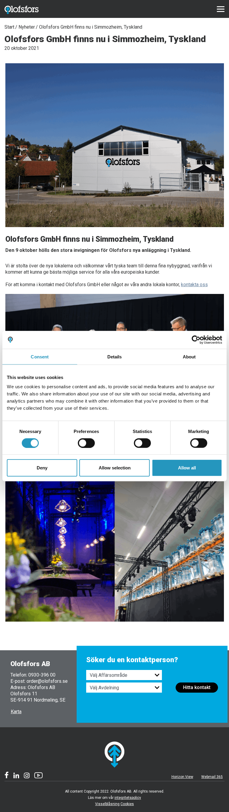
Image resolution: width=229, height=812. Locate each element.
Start (9, 27)
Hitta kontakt (197, 687)
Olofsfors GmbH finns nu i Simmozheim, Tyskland (90, 27)
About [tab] (189, 356)
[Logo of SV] (28, 9)
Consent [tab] (40, 356)
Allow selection (115, 467)
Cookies (127, 804)
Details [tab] (114, 356)
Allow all (187, 467)
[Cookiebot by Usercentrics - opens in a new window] (196, 339)
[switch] (86, 443)
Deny (42, 467)
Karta (16, 711)
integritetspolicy (127, 798)
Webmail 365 (212, 777)
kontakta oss (194, 284)
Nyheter (26, 27)
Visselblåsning (107, 804)
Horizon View (182, 777)
